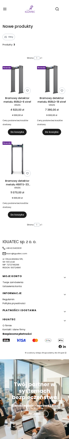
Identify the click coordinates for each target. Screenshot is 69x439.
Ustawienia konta (12, 286)
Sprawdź (34, 414)
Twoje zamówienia (13, 282)
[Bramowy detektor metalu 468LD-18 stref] (51, 80)
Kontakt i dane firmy (14, 329)
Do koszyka (17, 132)
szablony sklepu (34, 352)
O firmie (7, 325)
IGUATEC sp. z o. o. (19, 241)
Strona (30, 58)
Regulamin (8, 299)
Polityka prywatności (14, 303)
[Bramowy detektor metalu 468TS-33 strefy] (17, 159)
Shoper (61, 352)
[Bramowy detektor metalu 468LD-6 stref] (17, 80)
